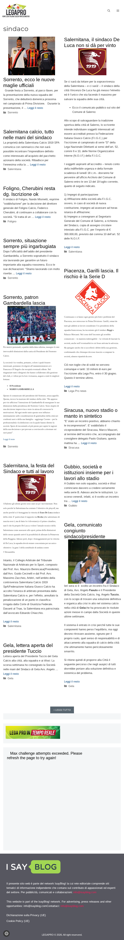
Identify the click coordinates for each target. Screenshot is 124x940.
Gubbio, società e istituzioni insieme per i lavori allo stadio (88, 472)
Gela (71, 686)
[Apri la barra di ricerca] (108, 11)
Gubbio (72, 505)
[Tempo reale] (62, 733)
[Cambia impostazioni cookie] (6, 933)
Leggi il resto (35, 107)
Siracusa (73, 447)
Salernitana (75, 251)
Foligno (12, 221)
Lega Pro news (77, 391)
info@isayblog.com (84, 892)
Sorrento (13, 112)
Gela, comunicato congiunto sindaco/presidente (84, 530)
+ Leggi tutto (62, 710)
